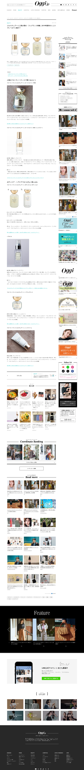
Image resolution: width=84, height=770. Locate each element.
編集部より (68, 755)
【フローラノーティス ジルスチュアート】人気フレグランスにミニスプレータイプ (25, 177)
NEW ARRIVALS (61, 10)
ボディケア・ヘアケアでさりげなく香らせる (18, 75)
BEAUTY (20, 10)
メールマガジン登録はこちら (68, 374)
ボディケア (16, 18)
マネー (20, 758)
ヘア (68, 96)
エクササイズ (17, 597)
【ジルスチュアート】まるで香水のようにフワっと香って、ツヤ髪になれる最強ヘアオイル (27, 288)
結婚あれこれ (57, 758)
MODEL (54, 10)
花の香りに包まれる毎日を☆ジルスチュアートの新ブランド (20, 123)
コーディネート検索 (31, 468)
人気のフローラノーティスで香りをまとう (17, 74)
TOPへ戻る (19, 375)
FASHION (9, 10)
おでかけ (44, 761)
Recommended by (48, 593)
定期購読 (63, 403)
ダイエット (10, 597)
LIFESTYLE (26, 10)
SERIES (68, 10)
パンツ (8, 756)
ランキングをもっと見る (32, 462)
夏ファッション (9, 755)
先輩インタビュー (22, 756)
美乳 (51, 597)
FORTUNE (43, 10)
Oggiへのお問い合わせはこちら (67, 420)
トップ (8, 18)
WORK (14, 10)
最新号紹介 (68, 756)
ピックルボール (45, 756)
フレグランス (21, 18)
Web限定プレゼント (69, 759)
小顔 (43, 597)
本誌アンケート (69, 761)
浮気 (55, 761)
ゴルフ (44, 755)
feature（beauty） (64, 101)
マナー (20, 761)
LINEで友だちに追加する (51, 678)
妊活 (55, 759)
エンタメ (44, 758)
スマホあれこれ (21, 759)
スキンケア (63, 96)
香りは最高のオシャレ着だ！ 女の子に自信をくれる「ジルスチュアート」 (23, 232)
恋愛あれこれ (57, 755)
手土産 (44, 759)
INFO (49, 10)
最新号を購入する (68, 401)
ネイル (32, 761)
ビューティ (11, 18)
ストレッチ (23, 597)
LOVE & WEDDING (35, 10)
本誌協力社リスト (69, 758)
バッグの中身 (21, 762)
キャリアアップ (21, 755)
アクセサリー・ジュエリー (11, 761)
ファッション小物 (10, 759)
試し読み (71, 403)
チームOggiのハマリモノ (47, 762)
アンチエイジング (37, 597)
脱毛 (47, 597)
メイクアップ (63, 98)
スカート (8, 758)
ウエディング (57, 756)
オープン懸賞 (68, 762)
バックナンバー (68, 405)
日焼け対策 (33, 755)
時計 (7, 762)
